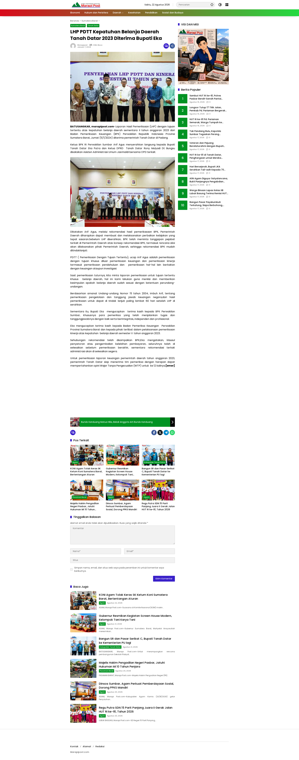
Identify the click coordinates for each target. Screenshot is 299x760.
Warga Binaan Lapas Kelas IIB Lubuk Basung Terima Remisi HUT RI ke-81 (208, 192)
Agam (75, 462)
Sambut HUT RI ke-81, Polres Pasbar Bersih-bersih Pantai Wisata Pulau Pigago (205, 97)
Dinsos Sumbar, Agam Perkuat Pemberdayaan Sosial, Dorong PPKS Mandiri (121, 506)
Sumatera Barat (78, 25)
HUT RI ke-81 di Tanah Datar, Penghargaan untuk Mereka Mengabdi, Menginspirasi (206, 157)
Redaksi (99, 746)
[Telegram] (166, 432)
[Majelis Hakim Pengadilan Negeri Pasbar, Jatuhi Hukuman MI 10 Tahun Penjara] (86, 490)
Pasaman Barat (79, 497)
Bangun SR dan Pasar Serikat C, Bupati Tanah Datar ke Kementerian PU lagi (158, 471)
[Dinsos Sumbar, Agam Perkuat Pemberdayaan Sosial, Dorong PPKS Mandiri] (122, 490)
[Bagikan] (172, 46)
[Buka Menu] (227, 5)
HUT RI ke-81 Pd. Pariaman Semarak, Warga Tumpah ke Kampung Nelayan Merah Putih (207, 121)
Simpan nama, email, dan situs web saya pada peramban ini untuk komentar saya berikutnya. (119, 569)
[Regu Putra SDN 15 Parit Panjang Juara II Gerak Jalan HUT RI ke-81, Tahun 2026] (158, 490)
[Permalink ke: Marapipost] (73, 46)
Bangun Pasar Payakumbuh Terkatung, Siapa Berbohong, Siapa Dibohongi (206, 204)
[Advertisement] (122, 392)
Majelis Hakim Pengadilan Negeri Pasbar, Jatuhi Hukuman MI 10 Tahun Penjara (84, 506)
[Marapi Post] (85, 4)
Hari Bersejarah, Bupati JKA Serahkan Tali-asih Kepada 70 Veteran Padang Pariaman (207, 168)
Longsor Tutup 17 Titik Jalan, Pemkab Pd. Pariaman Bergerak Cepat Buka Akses (207, 109)
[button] (212, 4)
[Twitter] (160, 432)
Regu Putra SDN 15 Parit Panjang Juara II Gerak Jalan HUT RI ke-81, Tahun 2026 (158, 506)
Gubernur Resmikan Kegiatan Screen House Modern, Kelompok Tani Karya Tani (119, 471)
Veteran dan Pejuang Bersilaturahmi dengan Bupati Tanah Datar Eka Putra (206, 145)
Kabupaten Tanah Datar (154, 462)
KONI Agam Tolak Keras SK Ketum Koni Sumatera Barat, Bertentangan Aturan (86, 471)
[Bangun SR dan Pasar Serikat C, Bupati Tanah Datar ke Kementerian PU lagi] (158, 455)
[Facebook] (154, 432)
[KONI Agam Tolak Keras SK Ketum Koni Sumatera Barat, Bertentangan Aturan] (86, 455)
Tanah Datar (93, 25)
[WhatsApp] (172, 432)
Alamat (87, 746)
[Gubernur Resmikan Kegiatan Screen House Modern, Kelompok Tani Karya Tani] (122, 455)
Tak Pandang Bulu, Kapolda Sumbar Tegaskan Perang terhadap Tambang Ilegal (205, 133)
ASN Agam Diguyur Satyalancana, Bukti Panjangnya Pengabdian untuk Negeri (209, 180)
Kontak (74, 746)
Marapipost (82, 45)
